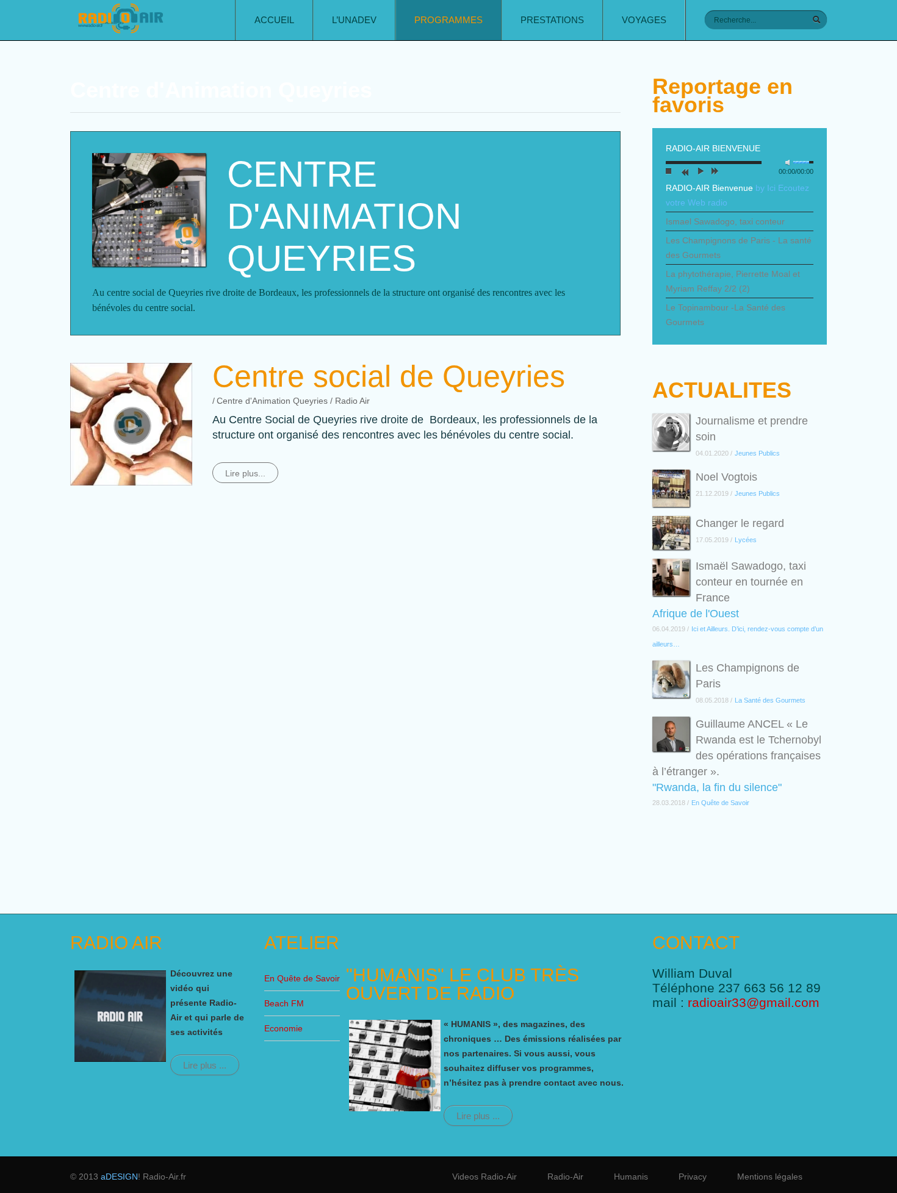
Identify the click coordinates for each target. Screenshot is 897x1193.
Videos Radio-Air (484, 1176)
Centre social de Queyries (388, 376)
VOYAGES (644, 20)
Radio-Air (565, 1176)
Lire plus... (245, 473)
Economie (283, 1028)
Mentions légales (769, 1176)
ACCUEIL (274, 20)
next (714, 172)
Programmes (448, 20)
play (699, 172)
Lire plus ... (204, 1065)
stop (668, 172)
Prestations (552, 20)
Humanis (631, 1176)
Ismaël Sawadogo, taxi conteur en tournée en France (751, 582)
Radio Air (352, 401)
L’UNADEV (354, 20)
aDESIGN (119, 1176)
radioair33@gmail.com (754, 1002)
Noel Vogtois (726, 477)
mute (790, 162)
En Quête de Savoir (302, 978)
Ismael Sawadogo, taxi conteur (725, 221)
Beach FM (284, 1003)
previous (683, 172)
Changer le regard (740, 523)
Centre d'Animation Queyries (272, 401)
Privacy (693, 1176)
